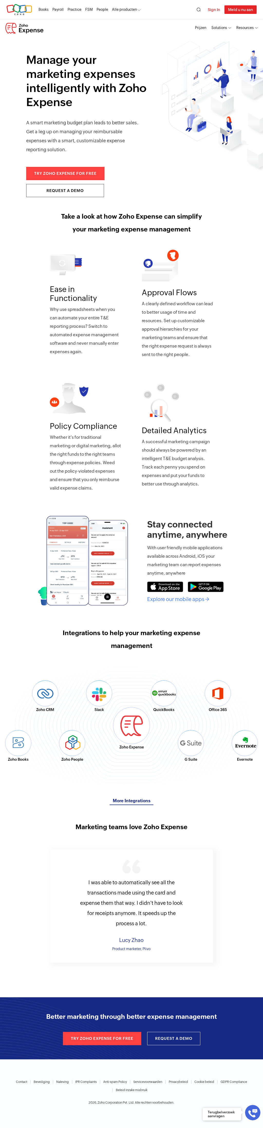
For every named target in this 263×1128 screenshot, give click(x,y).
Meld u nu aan (240, 9)
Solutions (219, 28)
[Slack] (99, 693)
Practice (74, 9)
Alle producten (124, 9)
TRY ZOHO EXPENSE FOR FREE (65, 173)
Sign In (214, 9)
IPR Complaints (86, 1082)
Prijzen (200, 28)
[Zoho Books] (18, 743)
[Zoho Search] (199, 10)
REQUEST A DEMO (65, 190)
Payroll (58, 9)
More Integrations (132, 800)
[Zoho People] (72, 743)
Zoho (19, 9)
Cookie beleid (204, 1082)
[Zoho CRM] (45, 693)
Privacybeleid (178, 1082)
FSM (89, 9)
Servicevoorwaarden (147, 1082)
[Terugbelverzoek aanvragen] (252, 1112)
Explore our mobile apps (178, 599)
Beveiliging (42, 1082)
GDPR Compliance (234, 1082)
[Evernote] (245, 743)
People (102, 9)
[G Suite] (191, 743)
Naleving (62, 1082)
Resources (245, 28)
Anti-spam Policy (115, 1082)
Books (44, 9)
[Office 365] (218, 693)
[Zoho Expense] (24, 28)
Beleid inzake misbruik (131, 1090)
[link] (102, 10)
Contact (21, 1082)
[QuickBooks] (164, 693)
